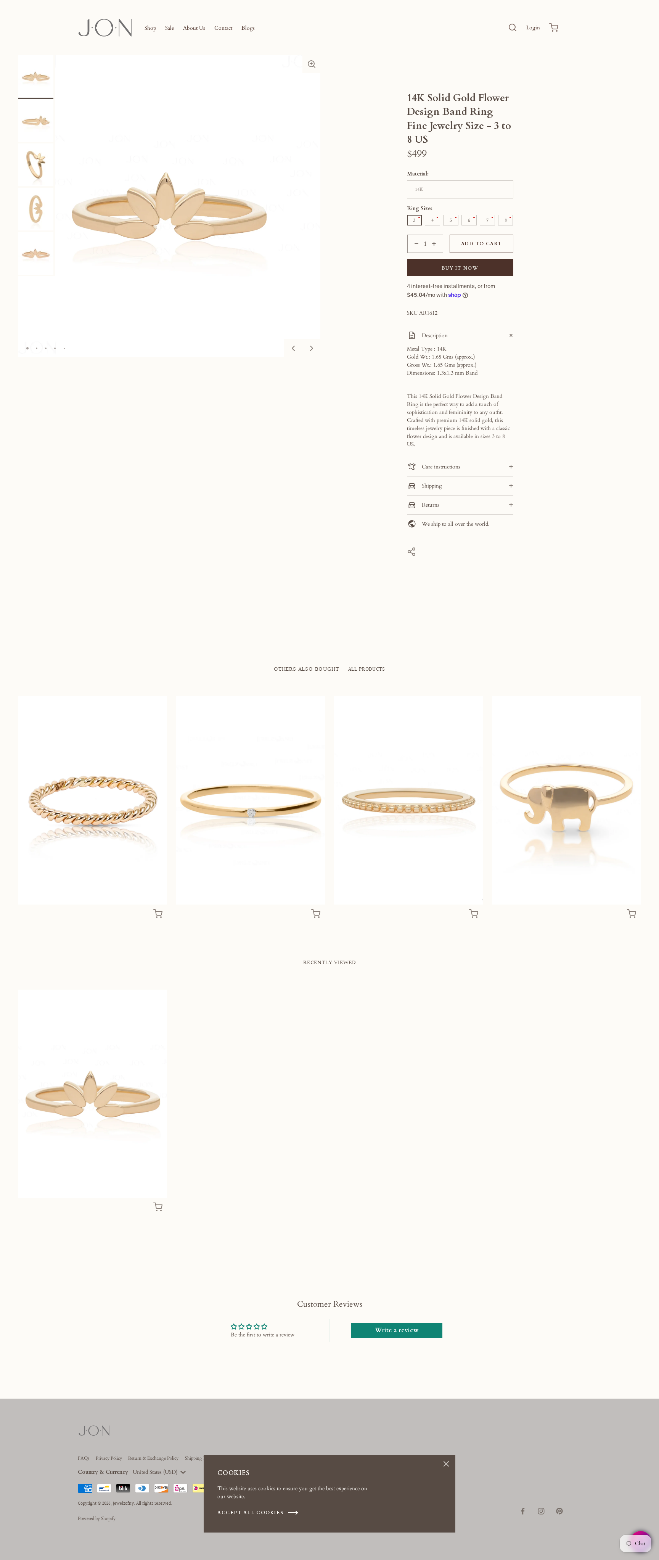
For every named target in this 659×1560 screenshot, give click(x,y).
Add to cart (481, 244)
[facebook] (523, 1511)
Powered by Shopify (97, 1518)
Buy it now (460, 268)
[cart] (554, 27)
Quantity (417, 257)
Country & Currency (103, 1472)
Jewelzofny (123, 1503)
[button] (311, 64)
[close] (512, 27)
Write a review (396, 1330)
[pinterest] (559, 1511)
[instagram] (541, 1511)
